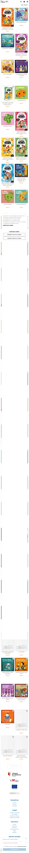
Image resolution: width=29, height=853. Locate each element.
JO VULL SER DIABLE (8, 74)
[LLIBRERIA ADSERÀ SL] (4, 1)
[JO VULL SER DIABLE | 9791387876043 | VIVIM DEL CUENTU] (7, 66)
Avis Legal (14, 814)
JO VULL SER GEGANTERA (21, 22)
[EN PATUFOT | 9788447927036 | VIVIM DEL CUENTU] (7, 716)
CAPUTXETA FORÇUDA (7, 755)
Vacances (14, 827)
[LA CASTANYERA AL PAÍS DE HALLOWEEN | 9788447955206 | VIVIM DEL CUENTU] (21, 66)
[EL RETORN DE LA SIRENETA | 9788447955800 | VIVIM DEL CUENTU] (7, 40)
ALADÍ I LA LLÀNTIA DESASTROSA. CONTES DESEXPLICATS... (21, 179)
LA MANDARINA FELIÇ (21, 100)
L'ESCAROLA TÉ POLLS (7, 126)
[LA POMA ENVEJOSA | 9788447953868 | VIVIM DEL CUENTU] (7, 196)
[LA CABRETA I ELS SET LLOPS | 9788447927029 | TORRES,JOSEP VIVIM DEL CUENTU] (21, 719)
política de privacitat (22, 846)
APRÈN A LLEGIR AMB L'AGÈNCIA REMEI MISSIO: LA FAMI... (21, 133)
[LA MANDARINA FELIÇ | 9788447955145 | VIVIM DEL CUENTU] (21, 92)
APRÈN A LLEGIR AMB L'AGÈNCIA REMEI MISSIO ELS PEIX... (7, 159)
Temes (14, 824)
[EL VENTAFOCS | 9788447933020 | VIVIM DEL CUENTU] (21, 641)
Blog (14, 830)
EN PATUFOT (7, 724)
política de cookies (8, 225)
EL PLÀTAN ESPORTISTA (21, 204)
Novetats (14, 826)
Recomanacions (15, 829)
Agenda (14, 832)
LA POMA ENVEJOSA (8, 204)
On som (14, 804)
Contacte (14, 806)
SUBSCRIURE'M (14, 849)
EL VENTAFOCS (21, 651)
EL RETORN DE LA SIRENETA (7, 48)
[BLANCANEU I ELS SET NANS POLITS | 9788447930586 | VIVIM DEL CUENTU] (21, 664)
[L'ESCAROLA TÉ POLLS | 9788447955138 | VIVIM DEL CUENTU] (7, 118)
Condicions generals (14, 812)
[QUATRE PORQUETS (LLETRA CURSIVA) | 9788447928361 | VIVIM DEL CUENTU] (7, 690)
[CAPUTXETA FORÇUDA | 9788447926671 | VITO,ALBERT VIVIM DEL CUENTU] (7, 745)
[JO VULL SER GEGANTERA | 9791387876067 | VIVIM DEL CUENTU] (21, 14)
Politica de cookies (14, 816)
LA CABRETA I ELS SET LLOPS (21, 729)
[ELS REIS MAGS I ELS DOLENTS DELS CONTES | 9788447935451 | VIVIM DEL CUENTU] (7, 641)
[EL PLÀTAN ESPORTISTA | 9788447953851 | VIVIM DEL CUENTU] (21, 196)
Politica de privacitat (14, 817)
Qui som (14, 802)
